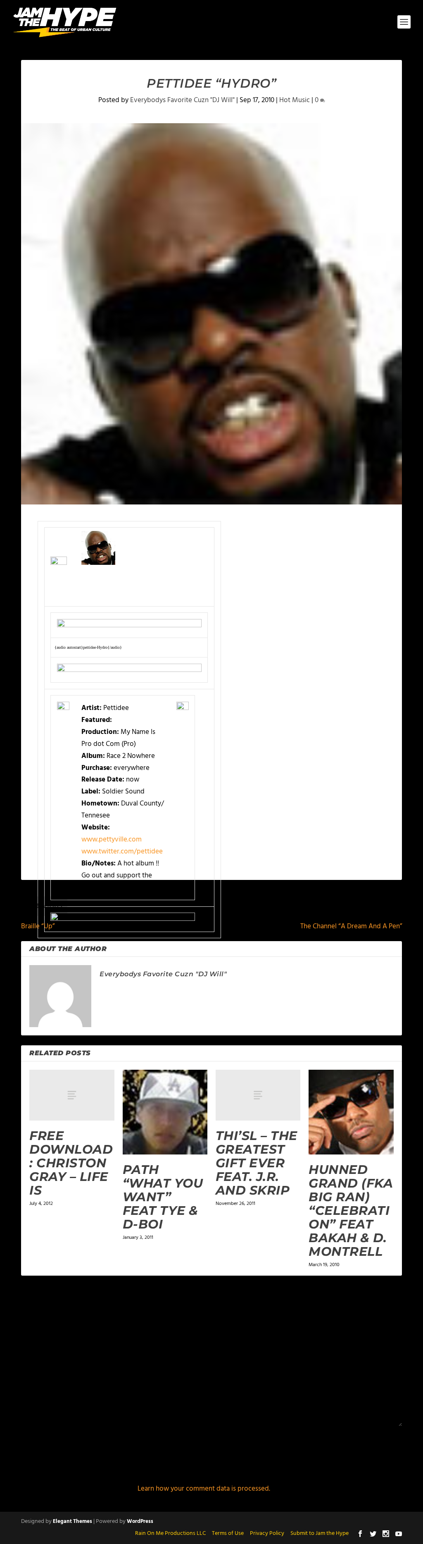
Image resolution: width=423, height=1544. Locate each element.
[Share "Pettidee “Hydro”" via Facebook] (198, 986)
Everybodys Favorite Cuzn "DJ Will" (182, 100)
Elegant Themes (72, 1521)
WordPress (140, 1521)
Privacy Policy (267, 1533)
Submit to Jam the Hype (319, 1533)
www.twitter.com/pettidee (122, 851)
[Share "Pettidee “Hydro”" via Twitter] (215, 986)
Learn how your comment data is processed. (204, 1488)
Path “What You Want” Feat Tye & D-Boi (163, 1197)
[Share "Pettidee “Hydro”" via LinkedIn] (231, 986)
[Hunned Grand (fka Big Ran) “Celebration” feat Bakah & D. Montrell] (351, 1112)
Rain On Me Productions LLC (170, 1533)
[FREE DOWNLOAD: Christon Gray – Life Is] (71, 1095)
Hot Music (294, 100)
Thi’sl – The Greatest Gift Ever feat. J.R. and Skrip (256, 1163)
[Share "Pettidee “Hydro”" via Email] (248, 986)
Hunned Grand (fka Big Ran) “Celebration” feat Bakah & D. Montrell (351, 1210)
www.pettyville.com (111, 839)
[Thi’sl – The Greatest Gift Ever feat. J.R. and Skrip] (258, 1095)
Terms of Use (228, 1533)
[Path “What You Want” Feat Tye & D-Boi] (165, 1112)
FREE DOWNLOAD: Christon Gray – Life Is (71, 1163)
